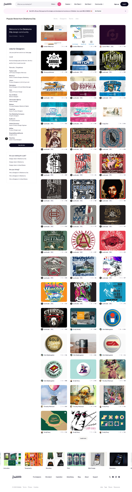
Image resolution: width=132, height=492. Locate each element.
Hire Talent (77, 4)
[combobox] (32, 4)
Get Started (98, 11)
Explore (67, 4)
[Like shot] (64, 41)
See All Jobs (21, 145)
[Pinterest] (119, 477)
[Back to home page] (8, 4)
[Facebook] (113, 477)
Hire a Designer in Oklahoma (17, 176)
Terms (24, 487)
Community (98, 4)
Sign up (116, 4)
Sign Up (21, 36)
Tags (105, 487)
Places (110, 487)
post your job (21, 63)
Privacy (30, 487)
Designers (63, 19)
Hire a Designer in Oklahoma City (18, 172)
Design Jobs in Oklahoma (16, 162)
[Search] (59, 4)
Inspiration (59, 477)
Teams (71, 19)
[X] (110, 477)
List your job (12, 52)
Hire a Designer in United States (18, 179)
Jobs (77, 19)
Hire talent (48, 477)
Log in (124, 4)
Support (95, 477)
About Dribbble (13, 36)
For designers (37, 477)
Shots (55, 19)
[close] (125, 11)
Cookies (36, 487)
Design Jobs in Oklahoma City (17, 158)
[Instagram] (116, 477)
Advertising (70, 477)
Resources (117, 487)
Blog (79, 477)
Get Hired (88, 4)
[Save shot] (60, 41)
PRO (112, 46)
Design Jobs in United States (17, 165)
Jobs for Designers (16, 49)
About (87, 477)
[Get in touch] (56, 41)
